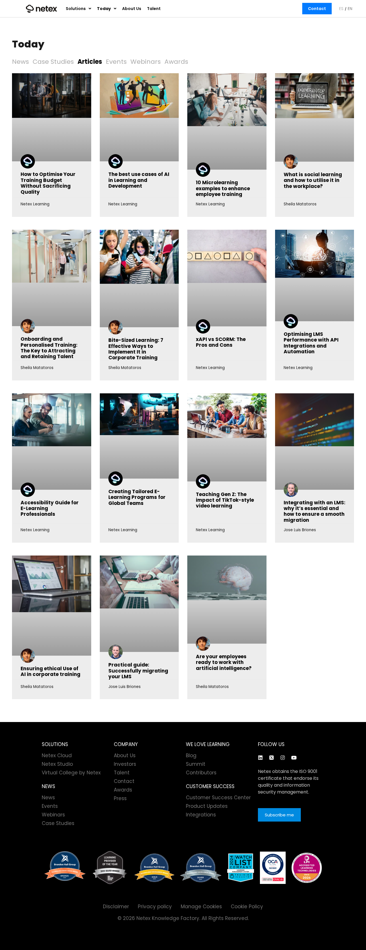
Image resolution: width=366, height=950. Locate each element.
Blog (191, 755)
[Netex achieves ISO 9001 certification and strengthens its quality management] (273, 868)
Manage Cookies (201, 906)
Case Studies (53, 61)
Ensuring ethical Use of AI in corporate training (50, 671)
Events (116, 61)
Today (104, 8)
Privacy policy (155, 906)
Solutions (76, 8)
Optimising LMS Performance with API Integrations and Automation (311, 343)
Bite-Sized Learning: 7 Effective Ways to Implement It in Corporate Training (135, 349)
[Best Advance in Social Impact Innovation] (110, 867)
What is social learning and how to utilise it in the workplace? (313, 180)
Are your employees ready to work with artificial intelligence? (224, 662)
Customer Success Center (218, 797)
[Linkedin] (260, 757)
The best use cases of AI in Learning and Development (138, 180)
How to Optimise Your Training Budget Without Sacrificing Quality (48, 183)
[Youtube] (294, 757)
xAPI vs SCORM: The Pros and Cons (221, 342)
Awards (176, 61)
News (20, 61)
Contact (317, 8)
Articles (89, 61)
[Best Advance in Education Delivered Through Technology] (154, 868)
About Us (131, 8)
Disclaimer (116, 906)
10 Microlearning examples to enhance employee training (223, 188)
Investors (125, 764)
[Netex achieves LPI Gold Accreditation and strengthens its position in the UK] (306, 867)
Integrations (201, 815)
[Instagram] (282, 757)
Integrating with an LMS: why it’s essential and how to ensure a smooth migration (314, 511)
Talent (154, 8)
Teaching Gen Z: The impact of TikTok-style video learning (225, 500)
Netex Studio (57, 764)
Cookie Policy (247, 906)
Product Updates (207, 806)
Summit (195, 764)
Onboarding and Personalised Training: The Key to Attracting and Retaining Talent (49, 348)
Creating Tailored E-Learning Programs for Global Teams (137, 497)
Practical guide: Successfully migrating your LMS (138, 670)
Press (120, 798)
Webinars (145, 61)
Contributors (201, 773)
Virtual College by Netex (71, 773)
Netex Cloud (57, 755)
